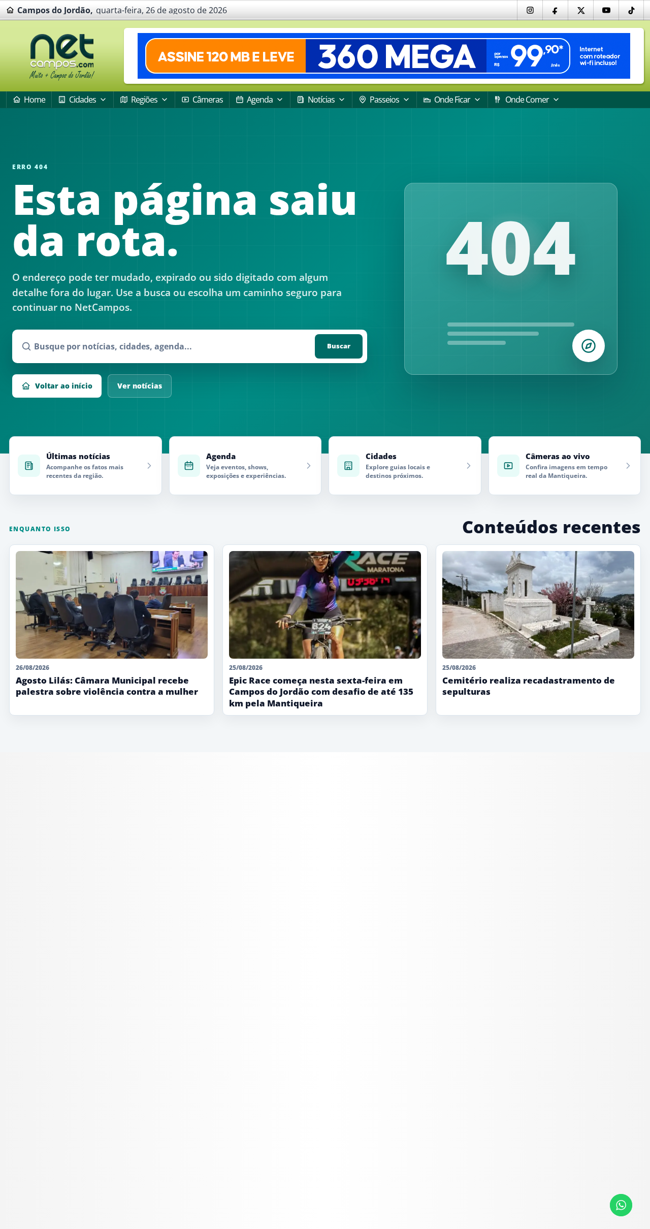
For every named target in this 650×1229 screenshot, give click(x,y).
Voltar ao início (63, 386)
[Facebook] (555, 10)
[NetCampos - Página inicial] (62, 56)
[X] (580, 10)
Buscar (338, 345)
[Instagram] (529, 10)
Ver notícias (139, 386)
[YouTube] (606, 10)
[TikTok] (631, 10)
